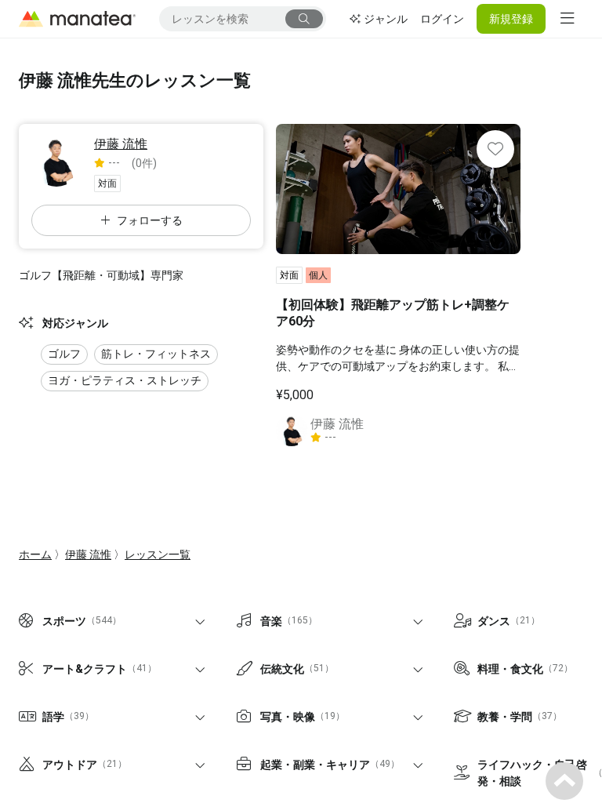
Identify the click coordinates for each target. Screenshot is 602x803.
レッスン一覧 (157, 554)
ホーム (35, 554)
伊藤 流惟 (88, 554)
